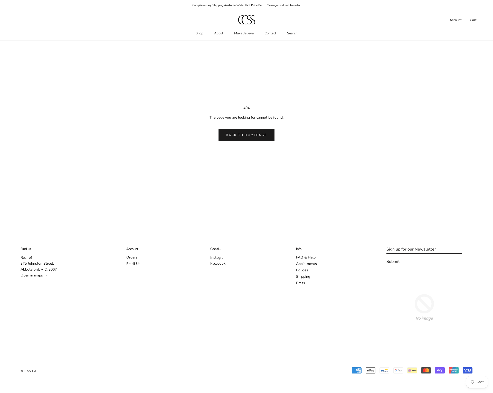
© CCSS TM (28, 371)
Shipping (303, 276)
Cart (473, 20)
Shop (199, 33)
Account (456, 20)
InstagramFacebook (218, 260)
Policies (302, 270)
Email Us (133, 263)
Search (292, 33)
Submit (393, 261)
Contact (270, 33)
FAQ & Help (306, 257)
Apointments (306, 263)
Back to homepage (246, 135)
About (218, 33)
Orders (131, 257)
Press (300, 283)
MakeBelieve (244, 33)
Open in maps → (34, 275)
